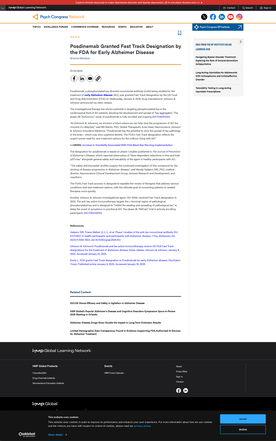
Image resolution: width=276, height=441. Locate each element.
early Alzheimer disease (98, 95)
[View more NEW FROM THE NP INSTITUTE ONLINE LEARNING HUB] (240, 41)
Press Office (181, 371)
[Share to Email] (90, 78)
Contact (180, 381)
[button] (98, 78)
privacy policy (142, 426)
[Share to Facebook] (74, 78)
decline (243, 429)
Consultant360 (39, 372)
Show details (55, 434)
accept (243, 419)
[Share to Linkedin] (82, 78)
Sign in (179, 376)
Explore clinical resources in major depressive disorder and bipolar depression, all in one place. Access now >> (138, 2)
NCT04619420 (161, 116)
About (179, 366)
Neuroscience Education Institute (48, 383)
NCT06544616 (93, 213)
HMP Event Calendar (114, 372)
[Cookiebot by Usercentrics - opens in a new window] (27, 434)
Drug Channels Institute (44, 377)
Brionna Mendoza (80, 58)
